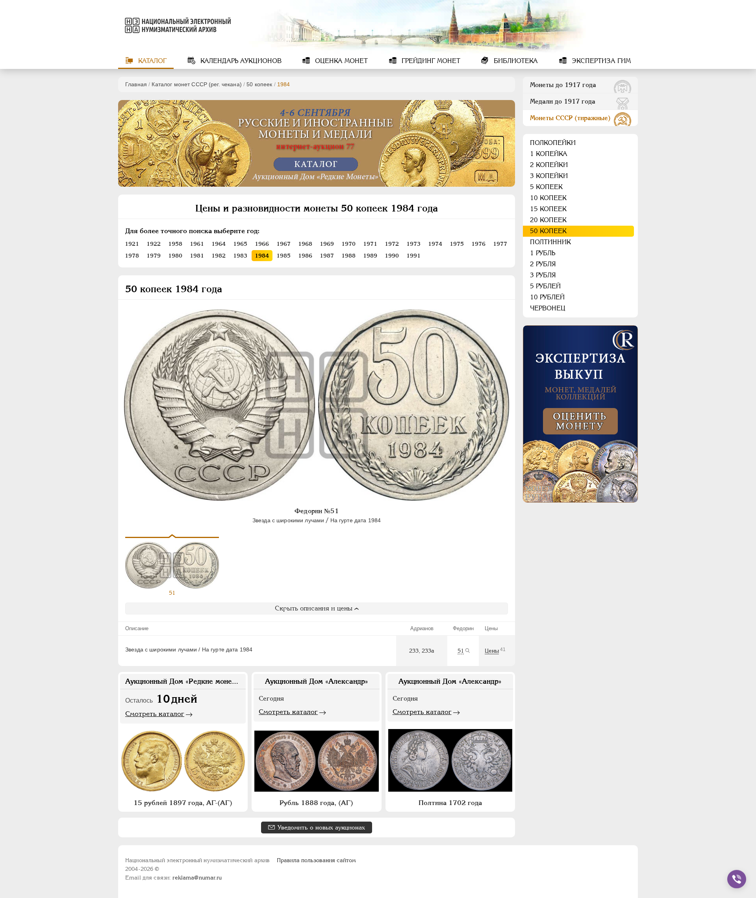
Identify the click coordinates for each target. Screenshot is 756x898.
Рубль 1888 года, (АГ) (316, 803)
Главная (136, 84)
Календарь (240, 61)
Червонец (547, 308)
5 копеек (546, 187)
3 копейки (549, 176)
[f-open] (736, 879)
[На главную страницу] (176, 25)
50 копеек (259, 84)
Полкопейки (553, 143)
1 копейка (548, 154)
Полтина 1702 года (450, 803)
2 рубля (543, 264)
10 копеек (548, 198)
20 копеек (548, 220)
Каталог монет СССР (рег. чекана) (196, 84)
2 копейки (549, 165)
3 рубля (543, 275)
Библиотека (515, 61)
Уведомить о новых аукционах (321, 827)
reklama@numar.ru (197, 877)
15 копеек (548, 209)
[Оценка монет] (580, 414)
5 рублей (545, 286)
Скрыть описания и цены (313, 608)
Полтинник (550, 242)
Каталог (151, 61)
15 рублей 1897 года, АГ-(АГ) (182, 803)
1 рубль (542, 253)
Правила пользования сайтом (316, 860)
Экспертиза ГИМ (600, 61)
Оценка (340, 61)
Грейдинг (430, 61)
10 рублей (547, 297)
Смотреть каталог (154, 714)
